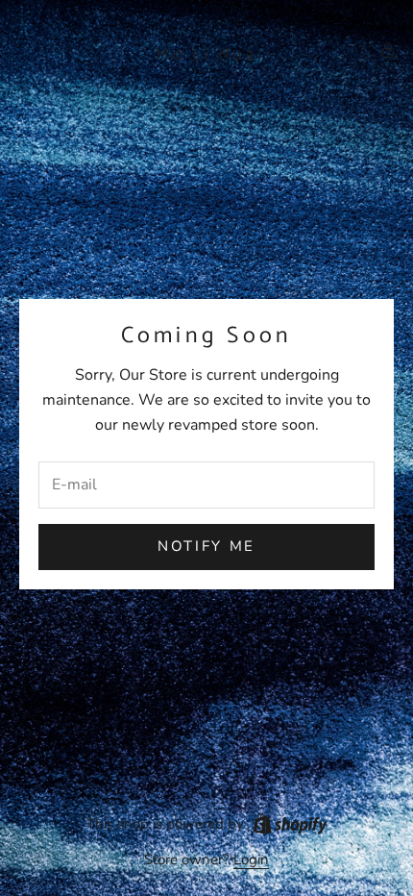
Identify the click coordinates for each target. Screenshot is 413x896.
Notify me (206, 546)
